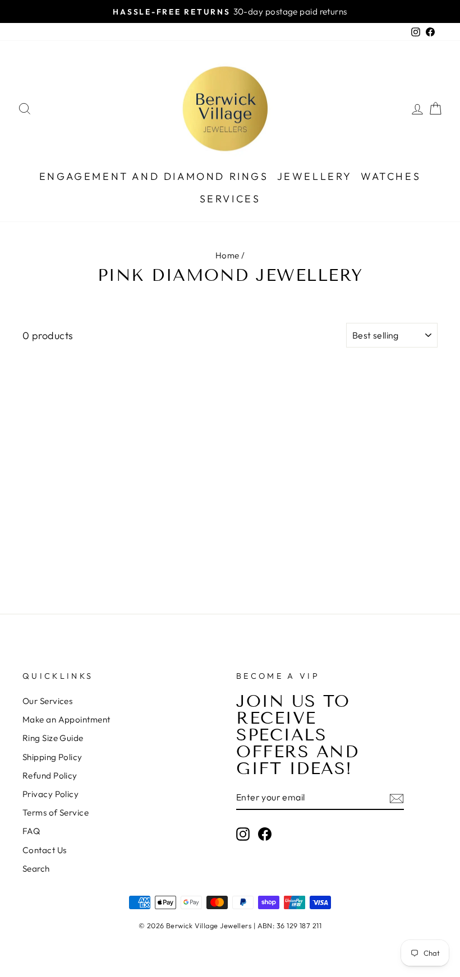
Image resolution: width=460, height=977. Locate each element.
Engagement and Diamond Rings (154, 176)
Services (230, 198)
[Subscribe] (396, 797)
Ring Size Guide (53, 738)
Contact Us (44, 850)
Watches (391, 176)
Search (36, 868)
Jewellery (314, 176)
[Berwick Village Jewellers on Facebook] (265, 833)
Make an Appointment (66, 719)
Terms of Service (55, 812)
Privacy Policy (50, 794)
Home (227, 255)
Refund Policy (49, 775)
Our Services (47, 701)
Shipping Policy (52, 757)
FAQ (31, 831)
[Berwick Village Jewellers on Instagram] (243, 833)
